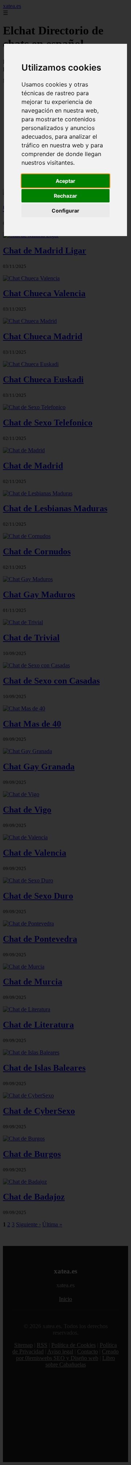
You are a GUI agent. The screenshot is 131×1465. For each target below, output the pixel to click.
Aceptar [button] (65, 181)
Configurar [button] (65, 210)
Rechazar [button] (65, 196)
